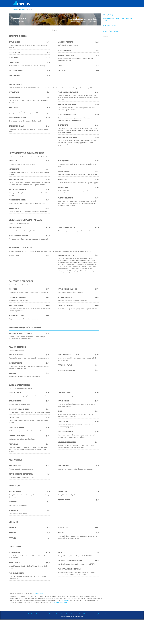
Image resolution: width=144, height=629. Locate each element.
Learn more (88, 19)
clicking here (64, 600)
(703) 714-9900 (18, 21)
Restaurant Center (48, 614)
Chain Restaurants (71, 614)
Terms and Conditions (59, 602)
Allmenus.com (38, 593)
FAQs (37, 614)
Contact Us (59, 614)
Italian (105, 31)
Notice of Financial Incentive (113, 614)
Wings (116, 31)
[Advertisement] (119, 53)
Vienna (22, 9)
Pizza (110, 31)
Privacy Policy (98, 614)
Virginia (15, 9)
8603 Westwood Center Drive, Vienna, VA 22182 (117, 19)
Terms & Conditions (84, 614)
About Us (30, 614)
